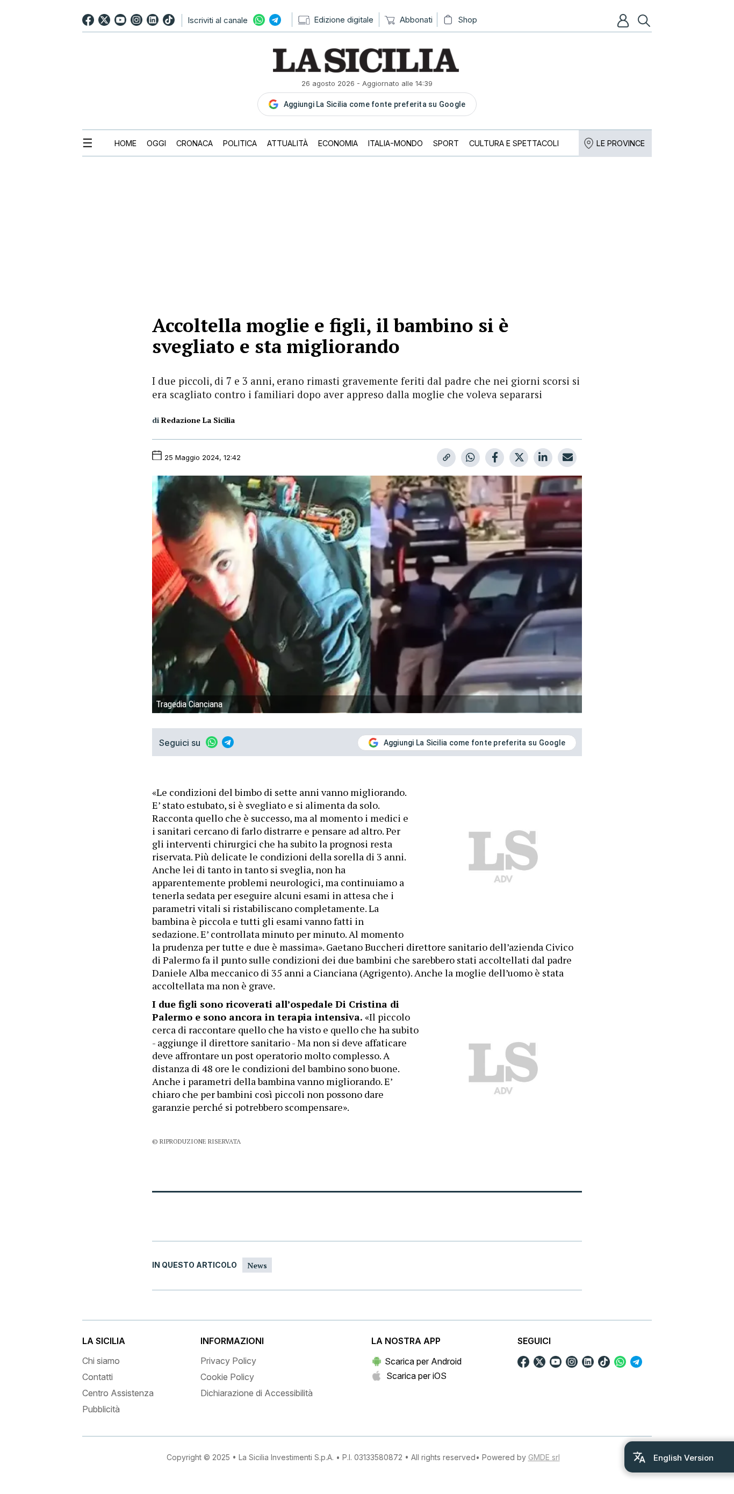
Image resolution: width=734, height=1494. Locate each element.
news (257, 1265)
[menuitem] (125, 143)
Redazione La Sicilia (198, 420)
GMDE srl (544, 1457)
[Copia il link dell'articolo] (446, 457)
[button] (624, 20)
